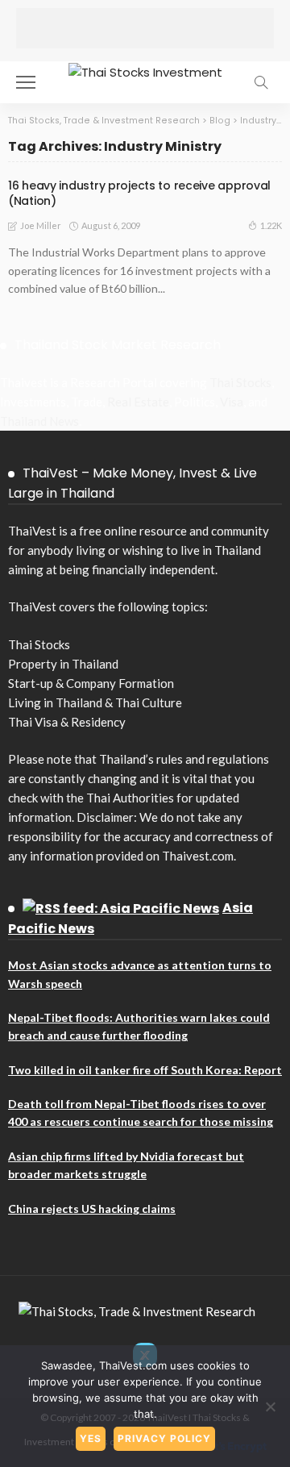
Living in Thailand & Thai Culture (95, 702)
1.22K (271, 225)
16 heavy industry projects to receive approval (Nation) (139, 193)
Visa (231, 401)
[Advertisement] (145, 28)
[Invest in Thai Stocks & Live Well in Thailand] (145, 70)
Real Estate (138, 401)
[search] (261, 82)
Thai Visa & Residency (67, 722)
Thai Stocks (240, 382)
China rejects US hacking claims (92, 1208)
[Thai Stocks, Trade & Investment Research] (137, 1309)
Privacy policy (164, 1438)
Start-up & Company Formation (91, 683)
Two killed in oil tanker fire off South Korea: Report (145, 1070)
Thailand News (39, 421)
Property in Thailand (63, 663)
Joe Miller (40, 225)
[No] (270, 1406)
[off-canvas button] (25, 82)
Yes (91, 1438)
